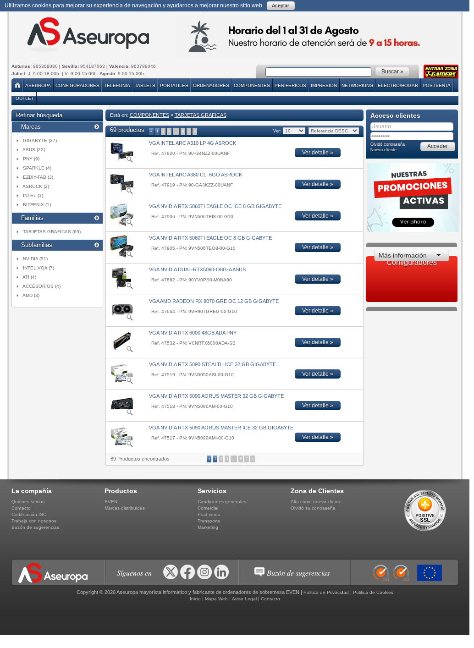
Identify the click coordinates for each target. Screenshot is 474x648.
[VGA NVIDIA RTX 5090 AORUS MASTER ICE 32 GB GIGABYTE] (121, 446)
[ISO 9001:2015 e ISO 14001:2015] (393, 573)
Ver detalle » (317, 152)
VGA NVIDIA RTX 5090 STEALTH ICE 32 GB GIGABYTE (212, 364)
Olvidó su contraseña (313, 508)
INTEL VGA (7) (38, 267)
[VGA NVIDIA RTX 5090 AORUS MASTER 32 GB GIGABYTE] (121, 414)
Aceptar (280, 5)
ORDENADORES (211, 85)
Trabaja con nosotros (33, 520)
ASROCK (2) (35, 186)
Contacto (21, 508)
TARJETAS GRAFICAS (200, 115)
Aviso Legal (244, 598)
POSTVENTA (437, 85)
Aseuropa (38, 85)
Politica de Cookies (373, 592)
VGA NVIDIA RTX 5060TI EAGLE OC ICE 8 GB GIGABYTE (215, 206)
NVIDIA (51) (35, 258)
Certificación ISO (29, 514)
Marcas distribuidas (125, 508)
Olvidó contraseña (387, 144)
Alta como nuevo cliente (316, 501)
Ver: (276, 131)
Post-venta (209, 514)
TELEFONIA (117, 85)
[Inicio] (18, 85)
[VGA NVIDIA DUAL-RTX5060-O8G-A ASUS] (121, 288)
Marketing (208, 527)
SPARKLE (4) (37, 167)
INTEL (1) (33, 195)
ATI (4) (29, 277)
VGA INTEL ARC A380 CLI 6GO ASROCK (195, 174)
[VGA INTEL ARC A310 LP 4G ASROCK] (121, 161)
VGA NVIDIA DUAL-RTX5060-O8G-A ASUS (197, 269)
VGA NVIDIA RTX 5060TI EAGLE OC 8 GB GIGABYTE (210, 238)
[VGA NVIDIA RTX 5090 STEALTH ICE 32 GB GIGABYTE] (121, 382)
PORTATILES (174, 85)
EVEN (111, 501)
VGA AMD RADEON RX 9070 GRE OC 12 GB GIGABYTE (214, 301)
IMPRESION (324, 85)
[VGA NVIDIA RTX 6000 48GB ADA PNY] (121, 351)
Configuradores (77, 85)
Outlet (25, 98)
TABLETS (145, 85)
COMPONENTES (252, 85)
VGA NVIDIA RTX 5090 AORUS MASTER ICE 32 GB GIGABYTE (221, 427)
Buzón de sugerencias (35, 527)
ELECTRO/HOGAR (398, 85)
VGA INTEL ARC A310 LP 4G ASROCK (192, 143)
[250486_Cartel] (431, 573)
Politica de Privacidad (326, 592)
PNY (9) (31, 158)
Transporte (209, 520)
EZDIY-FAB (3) (38, 177)
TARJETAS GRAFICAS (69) (52, 231)
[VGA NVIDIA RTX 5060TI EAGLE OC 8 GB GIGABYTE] (121, 256)
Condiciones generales (222, 501)
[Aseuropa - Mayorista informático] (87, 34)
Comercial (208, 508)
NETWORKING (357, 85)
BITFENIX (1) (37, 204)
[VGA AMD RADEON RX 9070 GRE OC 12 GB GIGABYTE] (121, 319)
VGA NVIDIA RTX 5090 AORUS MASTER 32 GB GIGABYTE (216, 396)
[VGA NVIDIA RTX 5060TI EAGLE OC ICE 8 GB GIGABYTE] (121, 224)
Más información (403, 255)
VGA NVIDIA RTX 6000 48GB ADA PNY (193, 332)
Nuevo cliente (383, 150)
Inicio (195, 598)
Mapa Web (216, 598)
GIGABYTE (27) (40, 140)
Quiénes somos (27, 501)
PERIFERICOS (290, 85)
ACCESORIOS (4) (41, 286)
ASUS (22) (33, 149)
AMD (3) (30, 295)
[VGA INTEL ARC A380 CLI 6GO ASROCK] (121, 193)
